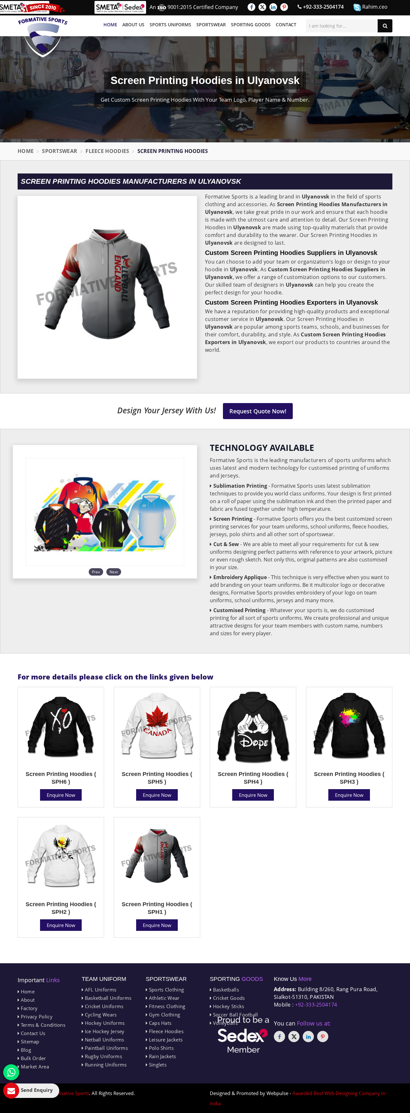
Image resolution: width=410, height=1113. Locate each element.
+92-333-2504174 (323, 6)
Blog (25, 1050)
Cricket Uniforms (103, 1006)
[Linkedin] (273, 7)
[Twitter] (262, 7)
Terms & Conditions (42, 1025)
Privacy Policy (36, 1016)
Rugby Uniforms (102, 1056)
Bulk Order (32, 1058)
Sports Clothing (165, 989)
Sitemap (29, 1041)
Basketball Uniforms (107, 998)
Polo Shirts (160, 1048)
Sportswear (211, 24)
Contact (286, 24)
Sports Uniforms (170, 24)
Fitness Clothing (166, 1006)
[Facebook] (251, 7)
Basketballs (225, 989)
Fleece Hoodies (107, 151)
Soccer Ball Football (234, 1014)
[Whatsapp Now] (11, 1072)
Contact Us (32, 1033)
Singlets (157, 1064)
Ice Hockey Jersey (103, 1031)
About (27, 1000)
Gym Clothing (163, 1014)
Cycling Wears (100, 1014)
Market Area (34, 1066)
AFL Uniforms (99, 989)
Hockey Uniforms (104, 1023)
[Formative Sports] (43, 30)
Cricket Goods (228, 998)
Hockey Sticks (227, 1006)
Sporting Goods (251, 24)
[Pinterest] (284, 7)
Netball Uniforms (103, 1039)
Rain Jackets (161, 1056)
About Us (133, 24)
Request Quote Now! (257, 411)
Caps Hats (159, 1023)
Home (110, 24)
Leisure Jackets (165, 1039)
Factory (28, 1008)
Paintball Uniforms (105, 1048)
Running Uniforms (105, 1064)
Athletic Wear (163, 998)
